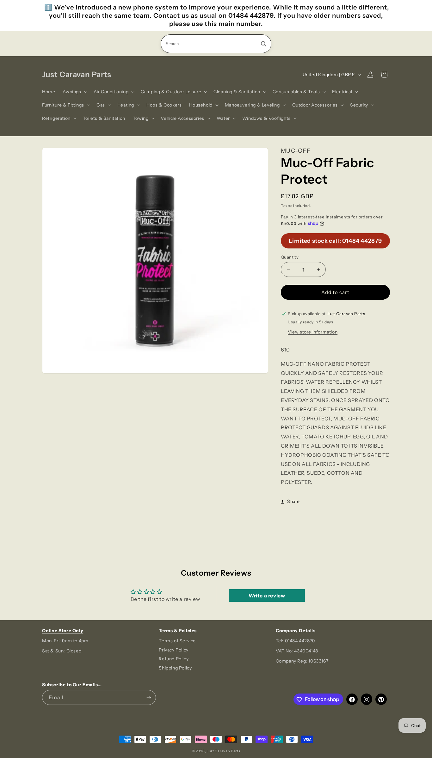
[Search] (263, 44)
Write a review (267, 595)
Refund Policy (173, 659)
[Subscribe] (149, 697)
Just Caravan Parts (223, 751)
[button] (74, 91)
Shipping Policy (175, 668)
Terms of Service (177, 641)
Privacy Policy (173, 650)
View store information (312, 332)
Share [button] (293, 501)
